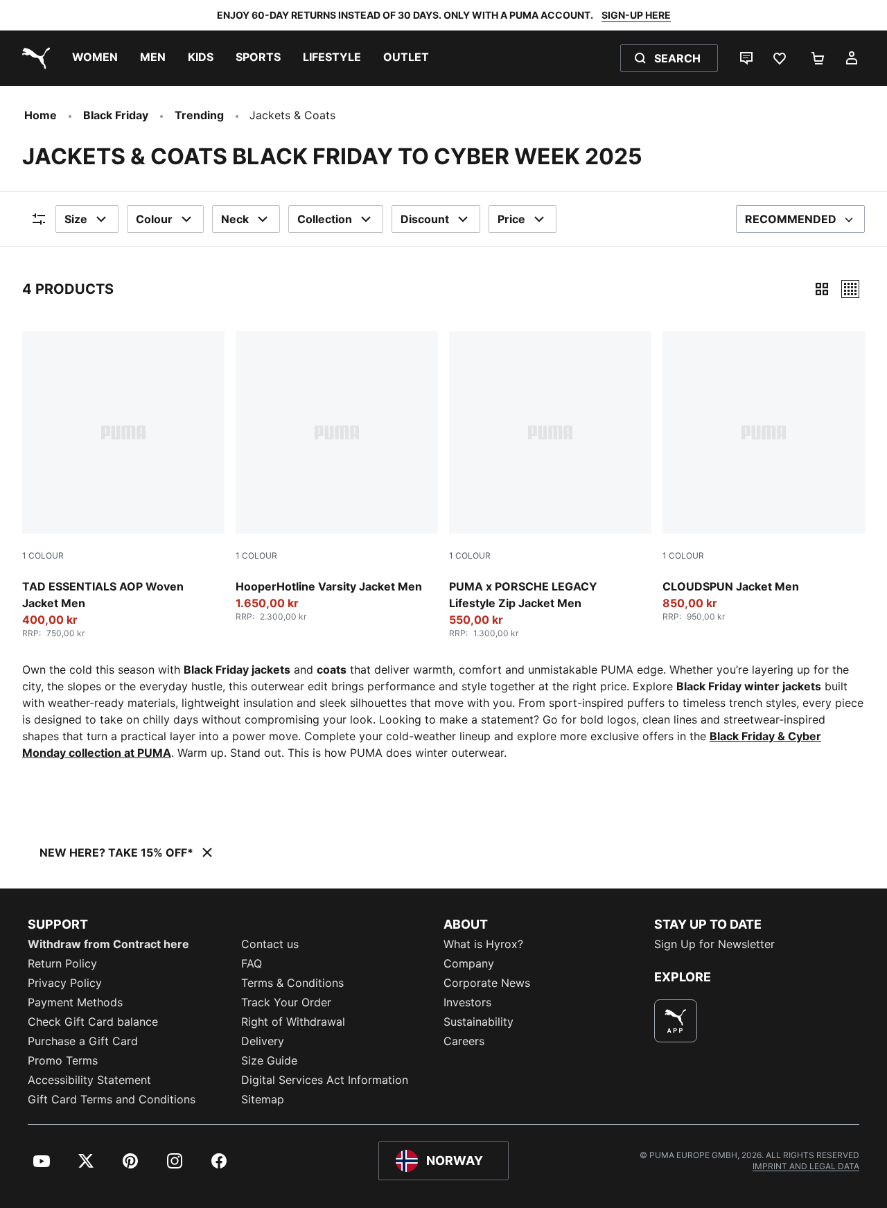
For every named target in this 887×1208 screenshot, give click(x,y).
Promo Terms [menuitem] (63, 1060)
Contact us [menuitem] (270, 944)
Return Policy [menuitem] (62, 963)
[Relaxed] (850, 289)
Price (511, 219)
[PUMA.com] (33, 58)
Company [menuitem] (469, 963)
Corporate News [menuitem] (487, 983)
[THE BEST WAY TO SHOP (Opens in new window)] (675, 1020)
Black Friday (115, 115)
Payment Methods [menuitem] (75, 1002)
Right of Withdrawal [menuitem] (293, 1021)
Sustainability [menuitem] (478, 1021)
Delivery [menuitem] (262, 1041)
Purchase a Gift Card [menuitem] (83, 1041)
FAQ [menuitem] (251, 963)
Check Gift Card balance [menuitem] (93, 1021)
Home (40, 115)
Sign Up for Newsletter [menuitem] (714, 944)
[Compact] (822, 289)
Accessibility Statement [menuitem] (89, 1080)
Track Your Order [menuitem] (286, 1002)
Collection (324, 219)
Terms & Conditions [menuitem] (292, 983)
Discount (425, 219)
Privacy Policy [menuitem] (65, 983)
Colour (154, 219)
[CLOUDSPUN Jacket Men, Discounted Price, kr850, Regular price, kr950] (763, 476)
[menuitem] (95, 58)
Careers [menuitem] (464, 1041)
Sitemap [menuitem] (262, 1099)
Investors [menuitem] (467, 1002)
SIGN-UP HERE (636, 15)
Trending (199, 115)
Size (75, 219)
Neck (235, 219)
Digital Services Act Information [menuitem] (324, 1080)
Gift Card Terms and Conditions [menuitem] (111, 1099)
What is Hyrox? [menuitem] (483, 944)
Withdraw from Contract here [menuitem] (108, 944)
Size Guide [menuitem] (269, 1060)
